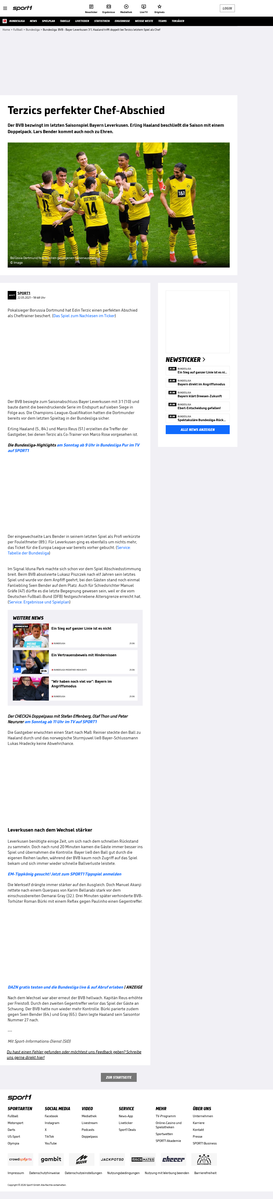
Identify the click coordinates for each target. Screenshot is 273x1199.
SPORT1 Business (205, 1143)
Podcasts (88, 1130)
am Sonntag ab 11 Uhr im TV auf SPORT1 (60, 721)
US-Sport (14, 1136)
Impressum (16, 1173)
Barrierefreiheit (205, 1173)
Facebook (51, 1116)
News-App (126, 1116)
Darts (11, 1130)
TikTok (49, 1136)
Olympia (13, 1143)
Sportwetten (164, 1134)
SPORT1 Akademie (168, 1141)
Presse (197, 1136)
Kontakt (198, 1130)
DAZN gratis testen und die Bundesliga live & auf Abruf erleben (65, 987)
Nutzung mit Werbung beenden (167, 1173)
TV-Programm (166, 1116)
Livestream (90, 1123)
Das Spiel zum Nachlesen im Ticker (84, 315)
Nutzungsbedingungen (123, 1173)
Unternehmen (203, 1116)
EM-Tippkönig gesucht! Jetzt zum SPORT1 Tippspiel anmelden (64, 874)
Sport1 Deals (127, 1130)
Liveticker (126, 1123)
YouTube (51, 1143)
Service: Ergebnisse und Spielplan (39, 602)
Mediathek (89, 1116)
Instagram (52, 1123)
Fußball (13, 1116)
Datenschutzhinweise (44, 1173)
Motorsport (15, 1123)
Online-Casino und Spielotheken (169, 1125)
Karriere (199, 1123)
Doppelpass (90, 1136)
